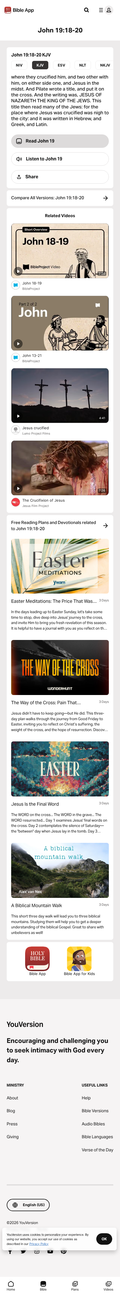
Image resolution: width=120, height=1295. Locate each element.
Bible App (37, 973)
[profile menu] (105, 10)
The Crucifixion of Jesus (48, 500)
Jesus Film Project (35, 506)
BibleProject (31, 289)
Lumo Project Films (36, 433)
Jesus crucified (40, 427)
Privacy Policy (39, 1243)
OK (104, 1239)
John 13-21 (36, 355)
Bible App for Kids (79, 973)
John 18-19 (36, 283)
